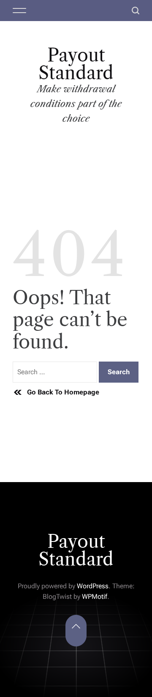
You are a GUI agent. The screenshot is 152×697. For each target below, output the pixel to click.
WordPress (93, 586)
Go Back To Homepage (63, 392)
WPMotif (94, 596)
